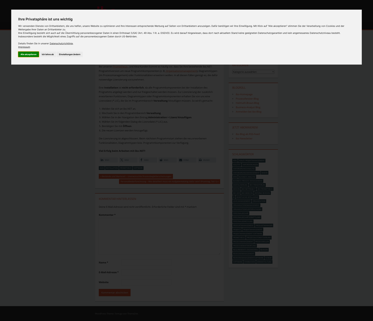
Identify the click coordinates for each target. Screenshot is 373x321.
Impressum (24, 46)
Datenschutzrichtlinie (61, 43)
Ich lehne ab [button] (48, 54)
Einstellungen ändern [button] (69, 54)
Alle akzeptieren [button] (29, 54)
